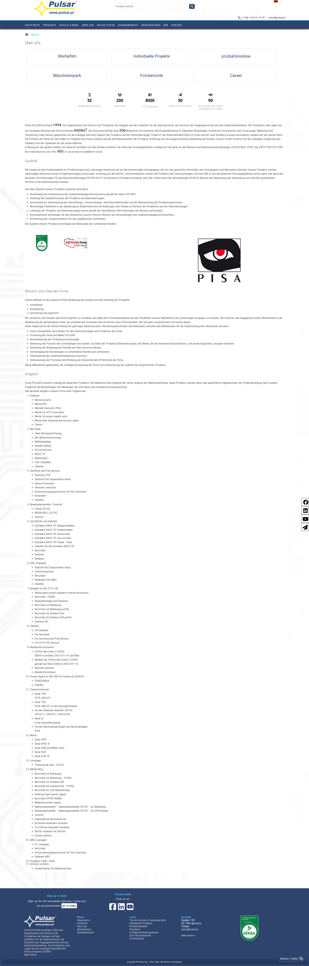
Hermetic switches (45, 487)
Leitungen (35, 760)
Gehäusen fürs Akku (46, 579)
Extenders (40, 495)
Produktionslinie (138, 926)
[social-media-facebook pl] (304, 501)
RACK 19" (40, 454)
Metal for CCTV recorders (49, 412)
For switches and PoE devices (52, 638)
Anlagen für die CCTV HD (44, 588)
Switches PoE (43, 475)
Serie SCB (40, 752)
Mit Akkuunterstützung (48, 437)
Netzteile (35, 429)
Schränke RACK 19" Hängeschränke (55, 525)
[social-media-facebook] (113, 908)
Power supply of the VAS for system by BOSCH (57, 676)
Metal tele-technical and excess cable (57, 420)
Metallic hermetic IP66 (48, 408)
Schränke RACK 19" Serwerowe (52, 534)
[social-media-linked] (121, 908)
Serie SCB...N (42, 756)
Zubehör (39, 466)
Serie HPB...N (42, 743)
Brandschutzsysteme (42, 647)
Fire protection (43, 449)
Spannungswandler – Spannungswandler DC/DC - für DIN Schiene (71, 810)
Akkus (33, 735)
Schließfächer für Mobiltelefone (53, 868)
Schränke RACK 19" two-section (53, 538)
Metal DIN (40, 403)
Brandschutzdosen (45, 672)
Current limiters (43, 835)
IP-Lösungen (42, 844)
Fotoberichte (136, 938)
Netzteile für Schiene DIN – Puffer (54, 786)
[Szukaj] (192, 6)
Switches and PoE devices (45, 470)
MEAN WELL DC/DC (46, 512)
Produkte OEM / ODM (42, 861)
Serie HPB (40, 739)
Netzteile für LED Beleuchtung (52, 790)
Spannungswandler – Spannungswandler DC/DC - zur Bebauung (70, 806)
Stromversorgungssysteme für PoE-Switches (60, 491)
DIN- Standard (43, 462)
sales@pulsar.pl (277, 17)
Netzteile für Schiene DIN (49, 613)
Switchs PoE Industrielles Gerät (53, 479)
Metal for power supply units (51, 416)
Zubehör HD (41, 621)
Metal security (43, 399)
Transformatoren (44, 571)
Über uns (88, 25)
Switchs (39, 554)
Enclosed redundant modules (51, 823)
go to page (69, 905)
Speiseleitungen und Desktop (51, 601)
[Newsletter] (304, 526)
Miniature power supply (48, 802)
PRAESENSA (42, 680)
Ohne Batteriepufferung (48, 433)
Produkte (49, 25)
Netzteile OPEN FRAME (48, 798)
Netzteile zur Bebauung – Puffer (53, 777)
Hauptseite (32, 25)
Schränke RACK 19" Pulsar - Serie (53, 542)
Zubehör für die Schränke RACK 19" (54, 546)
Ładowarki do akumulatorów (50, 819)
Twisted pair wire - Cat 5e (49, 764)
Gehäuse (34, 395)
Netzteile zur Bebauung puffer (52, 609)
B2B (166, 25)
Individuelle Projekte (140, 923)
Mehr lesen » (188, 935)
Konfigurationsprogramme (143, 932)
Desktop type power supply (50, 794)
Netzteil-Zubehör (44, 667)
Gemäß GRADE (43, 445)
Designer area (150, 25)
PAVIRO (39, 685)
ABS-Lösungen (38, 840)
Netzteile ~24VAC (45, 596)
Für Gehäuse (41, 630)
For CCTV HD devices (47, 642)
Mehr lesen (30, 954)
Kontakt (176, 25)
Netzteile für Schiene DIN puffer (53, 617)
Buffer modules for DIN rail (50, 831)
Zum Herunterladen (140, 935)
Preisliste (134, 929)
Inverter (39, 516)
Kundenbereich (128, 25)
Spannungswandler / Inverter (46, 504)
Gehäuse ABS (42, 856)
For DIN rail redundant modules (52, 827)
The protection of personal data (147, 920)
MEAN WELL (42, 458)
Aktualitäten (106, 25)
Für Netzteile (42, 634)
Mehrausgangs (43, 441)
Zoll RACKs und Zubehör (43, 521)
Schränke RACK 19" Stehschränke (54, 529)
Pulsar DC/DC (42, 508)
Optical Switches (44, 483)
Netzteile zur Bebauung (48, 605)
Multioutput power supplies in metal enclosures (62, 592)
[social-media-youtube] (304, 518)
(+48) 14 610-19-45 (253, 17)
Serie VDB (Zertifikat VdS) (49, 747)
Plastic (39, 424)
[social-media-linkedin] (304, 510)
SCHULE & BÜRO (69, 25)
